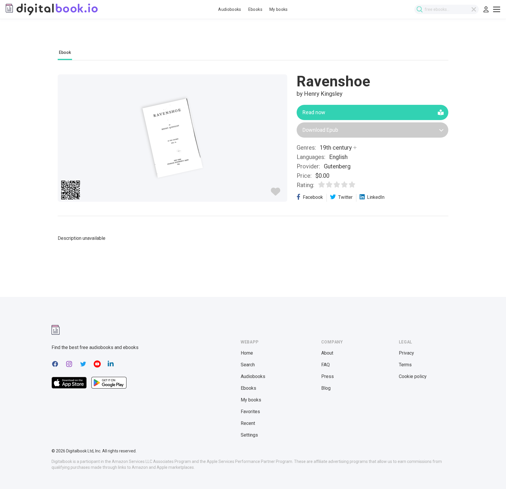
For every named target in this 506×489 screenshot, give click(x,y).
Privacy (406, 353)
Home (247, 353)
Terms (405, 364)
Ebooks (255, 9)
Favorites (250, 411)
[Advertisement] (253, 37)
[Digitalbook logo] (51, 9)
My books (278, 9)
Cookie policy (413, 376)
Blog (326, 388)
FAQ (325, 364)
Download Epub (320, 130)
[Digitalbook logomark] (56, 330)
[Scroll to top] (491, 474)
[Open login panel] (486, 9)
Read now (313, 112)
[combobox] (446, 9)
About (327, 353)
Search (248, 364)
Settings (249, 435)
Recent (248, 423)
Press (327, 376)
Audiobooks (229, 9)
